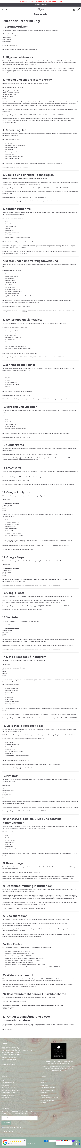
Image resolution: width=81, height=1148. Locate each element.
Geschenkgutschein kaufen (49, 1098)
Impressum (5, 1098)
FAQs (42, 1080)
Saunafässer (44, 1095)
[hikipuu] (5, 1145)
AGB (2, 1080)
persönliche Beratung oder (40, 1)
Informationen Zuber (8, 1095)
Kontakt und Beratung (47, 1090)
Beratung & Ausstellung (47, 1100)
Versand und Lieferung (47, 1088)
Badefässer (44, 1093)
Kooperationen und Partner (10, 1090)
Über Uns (43, 1083)
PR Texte (43, 1103)
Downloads (44, 1085)
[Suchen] (6, 9)
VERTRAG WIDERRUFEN (8, 1088)
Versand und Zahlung (8, 1083)
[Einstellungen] (74, 9)
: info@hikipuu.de (10, 1059)
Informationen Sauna (8, 1093)
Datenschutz (5, 1085)
